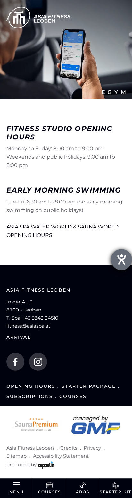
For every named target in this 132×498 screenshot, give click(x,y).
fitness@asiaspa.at (28, 326)
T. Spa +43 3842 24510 (32, 318)
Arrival (18, 337)
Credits (68, 448)
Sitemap (16, 456)
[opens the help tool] (121, 259)
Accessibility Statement (61, 456)
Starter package (89, 386)
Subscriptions (29, 396)
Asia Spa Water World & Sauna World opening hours (62, 231)
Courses (73, 396)
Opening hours (30, 386)
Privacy (92, 448)
